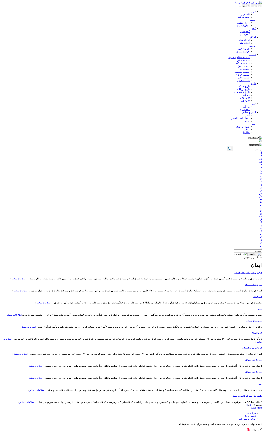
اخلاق (253, 37)
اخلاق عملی (244, 40)
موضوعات (256, 6)
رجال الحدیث (243, 25)
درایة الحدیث (243, 22)
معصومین (245, 109)
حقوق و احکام (243, 126)
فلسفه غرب (243, 80)
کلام (253, 28)
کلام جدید (245, 31)
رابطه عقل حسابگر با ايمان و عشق (247, 396)
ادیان (247, 115)
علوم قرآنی (244, 17)
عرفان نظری (243, 51)
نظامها (246, 132)
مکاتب (246, 129)
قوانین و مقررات (247, 418)
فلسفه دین (244, 69)
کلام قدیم (245, 34)
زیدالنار (246, 95)
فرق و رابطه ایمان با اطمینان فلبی (247, 272)
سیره (253, 103)
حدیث (253, 20)
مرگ (260, 309)
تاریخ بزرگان (243, 89)
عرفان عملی (243, 48)
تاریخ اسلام (244, 86)
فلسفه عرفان (243, 74)
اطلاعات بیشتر (18, 278)
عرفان (252, 46)
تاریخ (253, 83)
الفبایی (246, 6)
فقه (254, 124)
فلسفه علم (244, 77)
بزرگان (246, 106)
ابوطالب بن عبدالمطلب (252, 348)
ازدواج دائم (257, 296)
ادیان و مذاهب (249, 112)
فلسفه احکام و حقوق (239, 57)
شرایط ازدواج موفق (253, 360)
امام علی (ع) (256, 333)
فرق (247, 121)
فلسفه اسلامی (242, 63)
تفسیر (247, 14)
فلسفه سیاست (242, 72)
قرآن (253, 11)
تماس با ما (250, 416)
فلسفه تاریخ (244, 66)
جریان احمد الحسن (240, 118)
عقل (260, 384)
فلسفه (252, 54)
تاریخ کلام (245, 98)
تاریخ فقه (245, 100)
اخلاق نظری (244, 43)
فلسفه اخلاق (243, 60)
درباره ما (251, 413)
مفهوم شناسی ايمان (253, 284)
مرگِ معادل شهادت (254, 321)
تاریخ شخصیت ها (241, 92)
